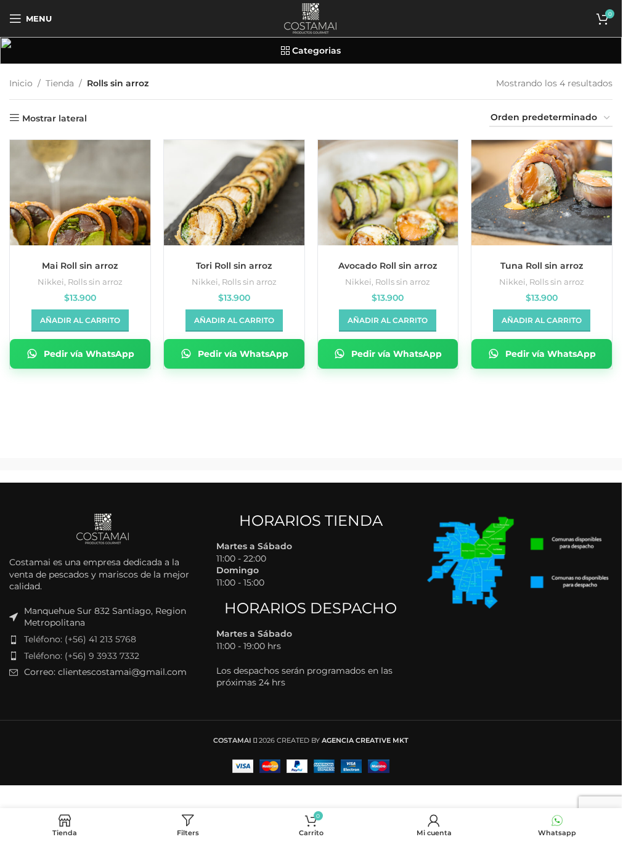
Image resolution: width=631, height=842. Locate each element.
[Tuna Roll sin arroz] (541, 192)
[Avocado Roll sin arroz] (388, 192)
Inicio (21, 83)
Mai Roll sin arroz (80, 265)
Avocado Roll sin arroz (387, 265)
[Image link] (103, 528)
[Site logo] (311, 17)
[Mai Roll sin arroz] (80, 192)
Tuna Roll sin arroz (541, 265)
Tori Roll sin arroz (234, 265)
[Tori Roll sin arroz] (234, 192)
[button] (80, 320)
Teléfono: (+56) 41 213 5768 (80, 639)
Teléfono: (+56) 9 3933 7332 (81, 655)
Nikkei (51, 282)
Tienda (60, 83)
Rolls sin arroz (95, 282)
